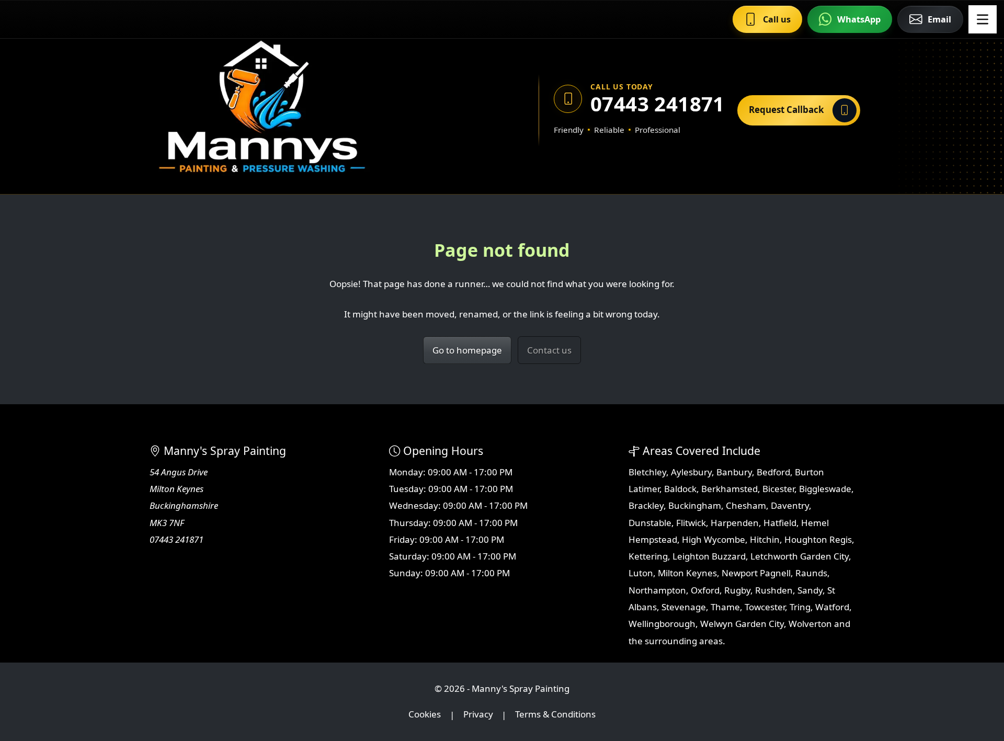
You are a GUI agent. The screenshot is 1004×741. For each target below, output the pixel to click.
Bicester (778, 489)
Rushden (774, 590)
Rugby (737, 590)
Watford (832, 607)
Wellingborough (662, 624)
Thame (725, 607)
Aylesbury (691, 472)
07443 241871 (656, 104)
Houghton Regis (818, 539)
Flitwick (691, 523)
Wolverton (810, 624)
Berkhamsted (729, 489)
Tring (800, 607)
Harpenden (735, 523)
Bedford (773, 472)
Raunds (811, 573)
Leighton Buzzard (709, 556)
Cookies (424, 715)
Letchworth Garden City (799, 556)
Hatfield (779, 523)
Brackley (646, 505)
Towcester (765, 607)
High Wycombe (713, 539)
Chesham (746, 505)
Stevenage (683, 607)
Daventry (790, 505)
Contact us (549, 350)
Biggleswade (825, 489)
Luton (641, 573)
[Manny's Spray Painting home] (311, 110)
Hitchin (765, 539)
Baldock (680, 489)
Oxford (705, 590)
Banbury (734, 472)
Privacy (478, 715)
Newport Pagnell (756, 573)
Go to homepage (467, 350)
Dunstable (650, 523)
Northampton (657, 590)
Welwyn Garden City (742, 624)
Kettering (648, 556)
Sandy (810, 590)
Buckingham (694, 505)
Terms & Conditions (555, 715)
